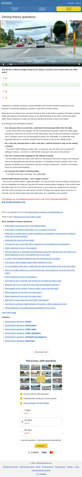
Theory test (14, 9)
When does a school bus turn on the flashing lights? (25, 226)
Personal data (60, 467)
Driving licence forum (10, 467)
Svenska (71, 3)
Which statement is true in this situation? (21, 248)
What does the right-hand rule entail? (19, 240)
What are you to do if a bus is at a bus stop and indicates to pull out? (32, 285)
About (38, 467)
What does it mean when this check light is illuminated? (27, 300)
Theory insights (29, 403)
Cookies (70, 467)
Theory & (42, 9)
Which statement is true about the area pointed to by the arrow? (30, 308)
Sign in (78, 3)
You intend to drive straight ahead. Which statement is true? (28, 262)
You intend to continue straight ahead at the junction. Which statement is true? (36, 304)
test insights (44, 403)
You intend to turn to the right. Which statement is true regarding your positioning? (37, 244)
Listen (77, 467)
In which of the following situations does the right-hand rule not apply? (32, 259)
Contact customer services (41, 470)
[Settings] (79, 64)
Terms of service (48, 467)
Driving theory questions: (18, 322)
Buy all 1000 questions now (13, 202)
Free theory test (41, 352)
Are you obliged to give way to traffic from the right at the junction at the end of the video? (40, 266)
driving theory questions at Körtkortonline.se (45, 212)
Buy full (68, 9)
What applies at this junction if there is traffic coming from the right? (31, 289)
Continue (40, 446)
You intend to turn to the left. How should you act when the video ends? (33, 281)
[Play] (3, 64)
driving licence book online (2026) (27, 217)
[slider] (44, 64)
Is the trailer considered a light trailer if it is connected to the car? (30, 230)
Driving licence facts (27, 467)
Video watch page (9, 313)
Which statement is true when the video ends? (23, 292)
